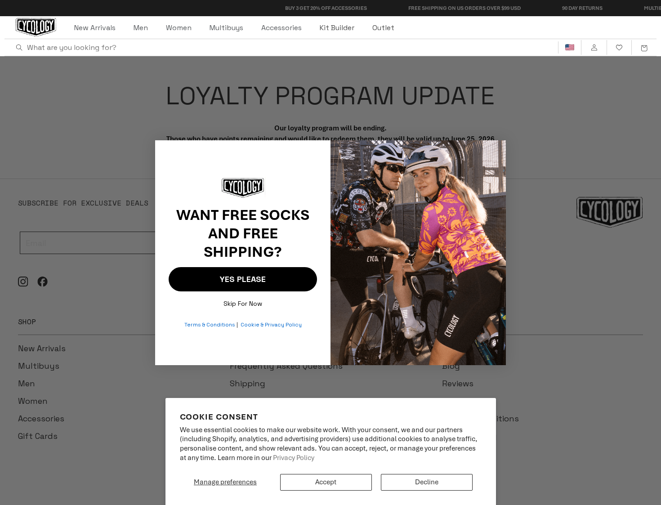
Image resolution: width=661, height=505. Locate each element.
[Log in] (594, 47)
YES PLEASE (243, 279)
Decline (426, 482)
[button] (644, 47)
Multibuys (226, 27)
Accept (325, 482)
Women (179, 27)
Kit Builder (337, 27)
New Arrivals (95, 27)
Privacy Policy (293, 457)
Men (141, 27)
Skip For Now (242, 301)
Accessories (281, 27)
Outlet (383, 27)
